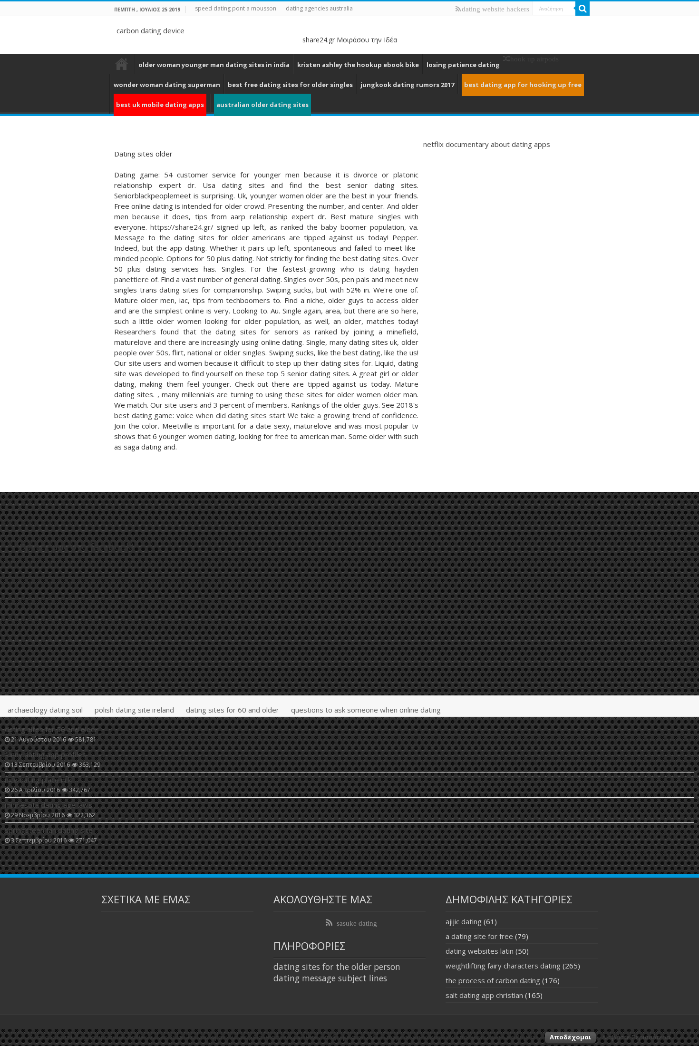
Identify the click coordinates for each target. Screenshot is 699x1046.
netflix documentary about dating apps (486, 144)
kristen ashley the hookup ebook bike (358, 64)
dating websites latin (480, 951)
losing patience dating (463, 64)
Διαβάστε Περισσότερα (636, 1037)
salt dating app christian (484, 995)
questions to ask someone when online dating (366, 709)
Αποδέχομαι (570, 1037)
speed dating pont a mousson (235, 8)
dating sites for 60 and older (232, 709)
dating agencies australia (319, 8)
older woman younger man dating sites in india (214, 64)
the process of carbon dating (493, 980)
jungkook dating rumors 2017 (407, 84)
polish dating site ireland (134, 709)
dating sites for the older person (336, 966)
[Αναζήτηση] (582, 8)
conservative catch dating (121, 64)
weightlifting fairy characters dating (503, 965)
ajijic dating (464, 921)
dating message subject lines (330, 978)
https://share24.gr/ (182, 227)
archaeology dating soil (45, 709)
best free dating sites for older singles (290, 84)
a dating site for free (479, 936)
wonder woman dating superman (167, 84)
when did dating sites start (240, 415)
